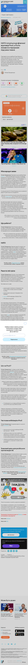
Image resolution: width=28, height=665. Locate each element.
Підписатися (14, 339)
